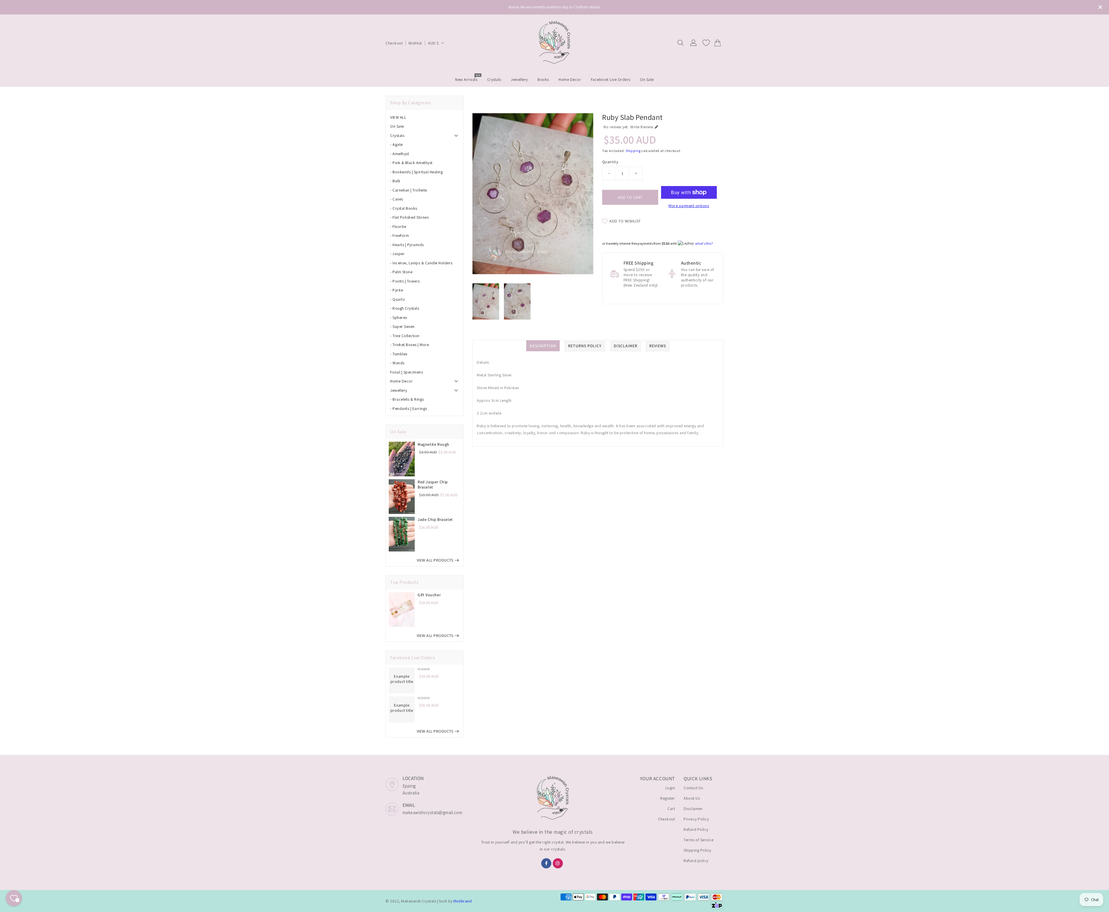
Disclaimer (693, 808)
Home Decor (401, 381)
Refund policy (696, 860)
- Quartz (397, 299)
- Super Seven (402, 326)
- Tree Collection (405, 335)
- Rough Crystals (404, 308)
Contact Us (693, 787)
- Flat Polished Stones (409, 217)
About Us (692, 798)
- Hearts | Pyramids (407, 244)
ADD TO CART (630, 197)
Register (667, 798)
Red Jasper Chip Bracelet (433, 484)
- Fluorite (398, 226)
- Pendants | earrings (408, 408)
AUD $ (433, 43)
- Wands (397, 362)
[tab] (424, 117)
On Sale (397, 126)
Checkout (394, 43)
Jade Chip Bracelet (435, 519)
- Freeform (399, 235)
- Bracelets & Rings (407, 399)
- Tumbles (398, 353)
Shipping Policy (697, 850)
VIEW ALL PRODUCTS (435, 560)
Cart (671, 808)
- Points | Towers (405, 281)
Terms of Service (698, 839)
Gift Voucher (429, 594)
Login (670, 787)
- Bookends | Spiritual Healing (416, 171)
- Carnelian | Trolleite (408, 190)
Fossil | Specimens (406, 372)
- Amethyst (399, 153)
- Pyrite (396, 290)
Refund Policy (696, 829)
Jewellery (398, 390)
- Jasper (397, 253)
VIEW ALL (398, 117)
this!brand (462, 901)
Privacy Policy (696, 819)
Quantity (610, 162)
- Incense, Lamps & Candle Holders (421, 262)
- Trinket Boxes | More (409, 344)
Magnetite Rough (433, 444)
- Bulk (395, 180)
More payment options (689, 205)
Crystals (397, 135)
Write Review (641, 126)
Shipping (633, 150)
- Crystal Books (403, 208)
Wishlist (415, 43)
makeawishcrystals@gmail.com (432, 812)
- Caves (396, 199)
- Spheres (398, 317)
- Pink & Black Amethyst (411, 162)
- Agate (396, 144)
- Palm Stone (401, 271)
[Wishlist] (706, 43)
